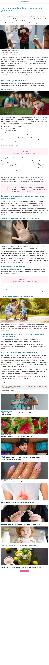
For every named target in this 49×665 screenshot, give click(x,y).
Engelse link (37, 357)
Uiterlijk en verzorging (6, 411)
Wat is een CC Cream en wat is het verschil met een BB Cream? (20, 524)
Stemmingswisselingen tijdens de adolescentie (25, 281)
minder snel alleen (21, 376)
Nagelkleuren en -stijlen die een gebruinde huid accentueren (19, 481)
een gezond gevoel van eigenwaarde (18, 324)
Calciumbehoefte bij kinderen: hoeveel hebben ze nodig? (18, 546)
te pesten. (43, 181)
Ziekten (3, 456)
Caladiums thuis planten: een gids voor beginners (16, 436)
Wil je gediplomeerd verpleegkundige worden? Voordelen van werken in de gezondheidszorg (24, 413)
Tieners (9, 5)
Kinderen (3, 544)
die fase (14, 68)
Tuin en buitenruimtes (6, 434)
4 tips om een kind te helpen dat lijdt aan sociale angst (25, 153)
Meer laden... (24, 571)
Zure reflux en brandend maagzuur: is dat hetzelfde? (17, 502)
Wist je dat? (4, 522)
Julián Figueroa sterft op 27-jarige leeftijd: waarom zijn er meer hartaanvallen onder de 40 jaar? (20, 458)
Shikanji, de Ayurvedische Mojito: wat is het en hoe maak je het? (21, 567)
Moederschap (4, 5)
